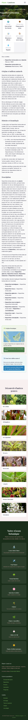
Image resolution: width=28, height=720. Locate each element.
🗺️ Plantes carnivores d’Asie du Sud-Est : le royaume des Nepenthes (14, 368)
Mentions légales (19, 715)
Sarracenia (6, 687)
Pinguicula (5, 689)
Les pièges (6, 708)
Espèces (6, 9)
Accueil (1, 9)
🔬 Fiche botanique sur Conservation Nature (14, 349)
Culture (5, 705)
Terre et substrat (7, 703)
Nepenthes (11, 9)
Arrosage (5, 700)
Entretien (5, 698)
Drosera (5, 684)
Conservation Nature (15, 671)
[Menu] (24, 2)
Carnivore (8, 2)
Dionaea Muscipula (7, 679)
